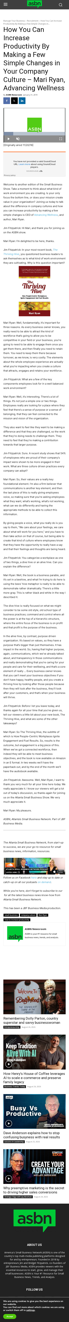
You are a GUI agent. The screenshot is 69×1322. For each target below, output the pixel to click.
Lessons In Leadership (14, 1141)
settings (30, 1310)
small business (11, 915)
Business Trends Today (14, 1086)
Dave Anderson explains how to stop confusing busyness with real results (31, 1135)
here (34, 877)
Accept (10, 1316)
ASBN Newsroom (14, 95)
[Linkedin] (22, 100)
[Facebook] (6, 100)
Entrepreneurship (11, 1027)
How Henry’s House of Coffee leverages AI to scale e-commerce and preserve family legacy (34, 1078)
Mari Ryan (43, 915)
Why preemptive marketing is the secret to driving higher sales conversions (33, 1190)
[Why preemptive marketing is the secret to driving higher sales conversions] (34, 1166)
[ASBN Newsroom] (15, 934)
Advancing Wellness (46, 214)
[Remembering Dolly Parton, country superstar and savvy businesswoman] (34, 997)
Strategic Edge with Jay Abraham (18, 1197)
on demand (44, 882)
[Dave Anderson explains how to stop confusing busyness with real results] (34, 1111)
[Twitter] (14, 100)
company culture (28, 915)
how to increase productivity (17, 920)
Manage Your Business (14, 20)
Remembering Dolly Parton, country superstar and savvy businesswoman (31, 1020)
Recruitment (32, 20)
